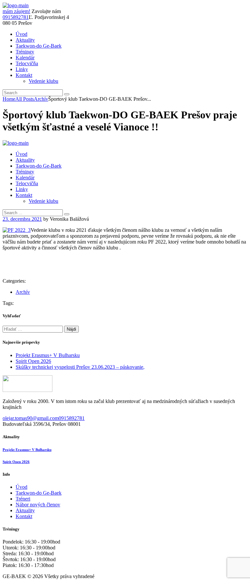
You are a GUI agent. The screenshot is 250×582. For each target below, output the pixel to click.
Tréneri (23, 498)
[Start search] (66, 214)
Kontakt (24, 516)
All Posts (24, 99)
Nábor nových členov (38, 504)
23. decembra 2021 (22, 219)
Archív (41, 99)
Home (9, 99)
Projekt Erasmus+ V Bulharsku (48, 355)
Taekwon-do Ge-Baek (39, 493)
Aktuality (25, 510)
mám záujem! (16, 11)
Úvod (21, 487)
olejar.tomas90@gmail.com (31, 418)
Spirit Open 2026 (33, 361)
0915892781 (16, 17)
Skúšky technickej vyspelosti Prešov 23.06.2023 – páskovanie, (80, 367)
